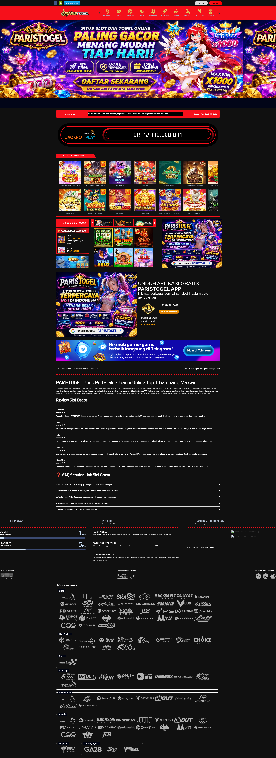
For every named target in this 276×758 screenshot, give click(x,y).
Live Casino (130, 15)
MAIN (72, 172)
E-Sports (187, 15)
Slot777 (94, 368)
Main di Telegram (73, 3)
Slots (119, 15)
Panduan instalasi (169, 312)
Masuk (201, 3)
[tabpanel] (121, 59)
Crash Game (164, 15)
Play (90, 137)
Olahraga (153, 15)
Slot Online (66, 368)
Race (142, 15)
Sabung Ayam (199, 15)
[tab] (103, 222)
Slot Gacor (80, 389)
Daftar (215, 3)
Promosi (211, 15)
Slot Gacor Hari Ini (81, 368)
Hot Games (107, 15)
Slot (57, 368)
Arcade (176, 15)
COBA (105, 234)
